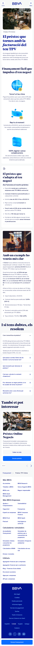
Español (7, 624)
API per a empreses (9, 579)
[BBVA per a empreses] (17, 3)
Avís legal (17, 594)
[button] (3, 3)
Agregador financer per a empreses (14, 561)
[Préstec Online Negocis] (17, 421)
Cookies (17, 597)
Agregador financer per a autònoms (14, 565)
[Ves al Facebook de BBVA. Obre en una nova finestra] (10, 634)
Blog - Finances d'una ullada (12, 568)
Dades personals (17, 601)
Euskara (17, 628)
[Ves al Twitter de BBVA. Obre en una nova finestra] (14, 634)
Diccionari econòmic (9, 572)
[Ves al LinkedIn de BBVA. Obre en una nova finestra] (19, 634)
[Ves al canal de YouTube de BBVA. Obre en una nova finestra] (23, 634)
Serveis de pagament (17, 608)
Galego (27, 624)
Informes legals (17, 604)
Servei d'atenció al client (17, 618)
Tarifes (17, 611)
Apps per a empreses (9, 575)
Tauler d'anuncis (17, 615)
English (20, 624)
